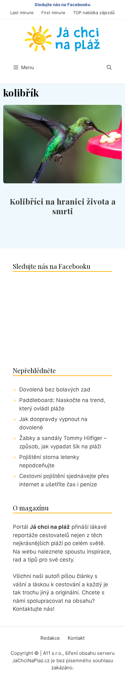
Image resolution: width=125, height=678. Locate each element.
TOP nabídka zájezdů (94, 12)
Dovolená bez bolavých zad (54, 389)
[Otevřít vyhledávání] (109, 67)
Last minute (22, 12)
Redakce (50, 638)
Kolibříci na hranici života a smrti (63, 206)
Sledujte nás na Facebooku (62, 4)
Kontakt (76, 638)
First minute (53, 12)
